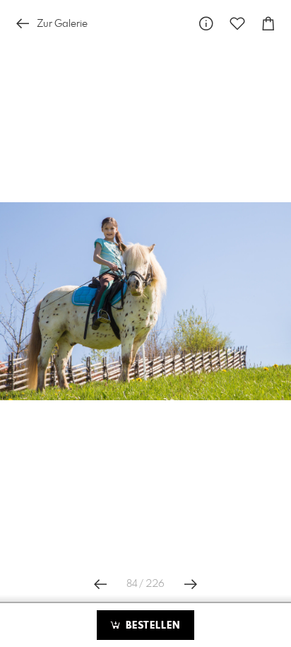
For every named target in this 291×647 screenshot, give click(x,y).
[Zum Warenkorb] (268, 23)
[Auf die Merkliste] (237, 23)
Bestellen (151, 626)
